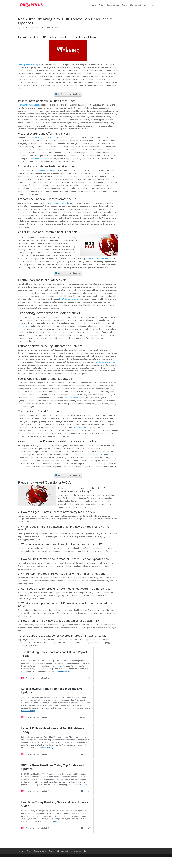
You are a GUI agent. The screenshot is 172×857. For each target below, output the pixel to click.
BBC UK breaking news (68, 299)
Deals (124, 5)
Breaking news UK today (28, 64)
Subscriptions (113, 5)
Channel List (135, 5)
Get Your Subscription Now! (69, 94)
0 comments (57, 27)
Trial (101, 5)
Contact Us (149, 5)
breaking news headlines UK (99, 258)
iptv (48, 27)
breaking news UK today (30, 105)
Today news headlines (39, 158)
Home (93, 5)
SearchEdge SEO (27, 27)
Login (86, 851)
